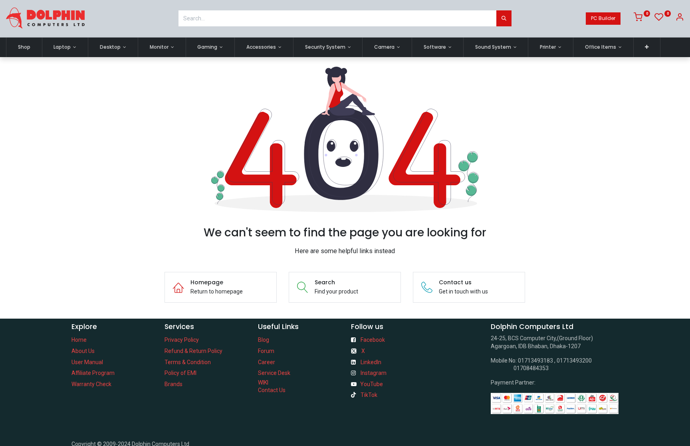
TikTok (369, 395)
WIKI (263, 382)
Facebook (373, 340)
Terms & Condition (188, 362)
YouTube (371, 384)
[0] (642, 18)
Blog (263, 340)
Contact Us (272, 390)
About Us (83, 351)
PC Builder (603, 18)
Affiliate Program (93, 373)
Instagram (374, 373)
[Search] (504, 18)
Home (79, 340)
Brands (173, 384)
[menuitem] (24, 47)
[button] (647, 47)
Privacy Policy (182, 340)
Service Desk (274, 373)
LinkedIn (371, 362)
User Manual (87, 362)
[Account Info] (679, 18)
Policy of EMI (180, 373)
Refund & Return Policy (193, 351)
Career (266, 362)
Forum (266, 351)
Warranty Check (91, 384)
